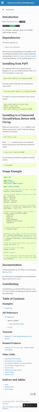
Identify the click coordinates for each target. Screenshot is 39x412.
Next (32, 394)
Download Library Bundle (13, 361)
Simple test (8, 308)
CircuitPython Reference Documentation (18, 363)
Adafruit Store (9, 374)
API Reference (9, 317)
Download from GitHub (13, 359)
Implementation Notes (16, 324)
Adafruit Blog (9, 372)
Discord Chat (9, 368)
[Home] (3, 9)
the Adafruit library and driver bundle (23, 56)
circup (33, 58)
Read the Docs (7, 272)
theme (21, 407)
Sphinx (11, 407)
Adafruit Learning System (13, 370)
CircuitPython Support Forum (15, 365)
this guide (17, 279)
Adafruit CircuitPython (12, 47)
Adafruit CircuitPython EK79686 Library (20, 3)
